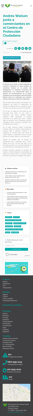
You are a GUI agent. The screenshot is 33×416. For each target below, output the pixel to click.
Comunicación (7, 325)
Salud (7, 232)
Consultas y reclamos (12, 305)
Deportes (9, 223)
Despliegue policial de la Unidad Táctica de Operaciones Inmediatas (15, 172)
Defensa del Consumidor (13, 220)
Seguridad (15, 232)
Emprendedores (8, 321)
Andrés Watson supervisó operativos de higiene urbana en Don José (15, 176)
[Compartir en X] (19, 48)
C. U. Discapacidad (8, 344)
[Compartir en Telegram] (29, 48)
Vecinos (5, 313)
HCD (4, 286)
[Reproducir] (5, 43)
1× (21, 43)
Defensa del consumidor (10, 338)
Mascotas (6, 315)
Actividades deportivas (10, 300)
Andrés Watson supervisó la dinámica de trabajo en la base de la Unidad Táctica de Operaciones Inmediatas (17, 198)
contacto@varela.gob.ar (15, 412)
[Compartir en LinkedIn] (22, 48)
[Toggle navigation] (31, 6)
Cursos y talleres (8, 298)
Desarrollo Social (19, 223)
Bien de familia (7, 346)
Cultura (16, 217)
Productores (6, 323)
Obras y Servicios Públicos (14, 229)
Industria (17, 226)
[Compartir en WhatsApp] (26, 48)
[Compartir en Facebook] (15, 48)
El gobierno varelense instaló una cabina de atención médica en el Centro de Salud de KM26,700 (16, 181)
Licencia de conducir (9, 340)
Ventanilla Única (8, 342)
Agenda (5, 294)
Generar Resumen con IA (12, 58)
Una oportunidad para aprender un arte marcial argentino (17, 193)
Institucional (6, 283)
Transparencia (7, 288)
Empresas (6, 319)
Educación (9, 226)
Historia (5, 281)
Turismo (5, 296)
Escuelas (5, 317)
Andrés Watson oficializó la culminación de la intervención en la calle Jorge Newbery (17, 203)
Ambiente (8, 217)
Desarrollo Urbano (8, 348)
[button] (9, 71)
